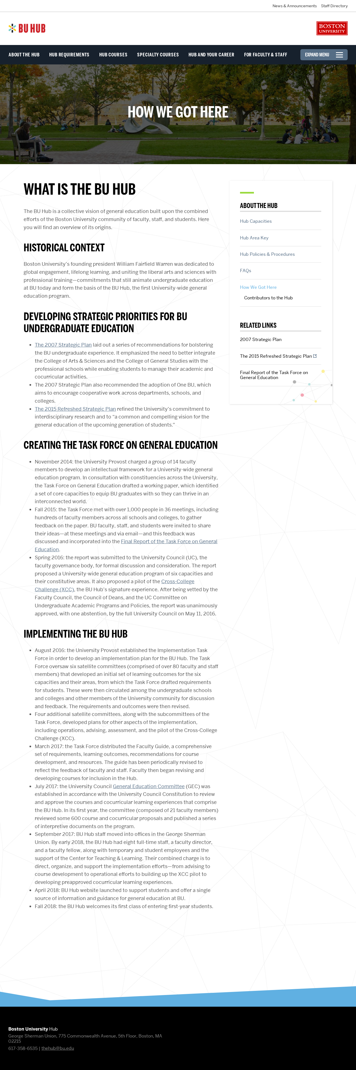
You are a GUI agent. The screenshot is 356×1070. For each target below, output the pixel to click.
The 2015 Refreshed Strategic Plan (75, 409)
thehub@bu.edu (57, 1048)
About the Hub (24, 55)
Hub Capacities (256, 221)
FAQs (245, 270)
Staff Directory (334, 5)
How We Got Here (258, 287)
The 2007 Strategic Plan (63, 345)
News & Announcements (295, 5)
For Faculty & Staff (265, 55)
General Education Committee (149, 786)
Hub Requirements (69, 55)
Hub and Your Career (211, 55)
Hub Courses (113, 55)
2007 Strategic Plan (260, 339)
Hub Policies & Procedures (267, 254)
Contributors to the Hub (268, 297)
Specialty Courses (158, 55)
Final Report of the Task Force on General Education (274, 375)
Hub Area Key (254, 237)
